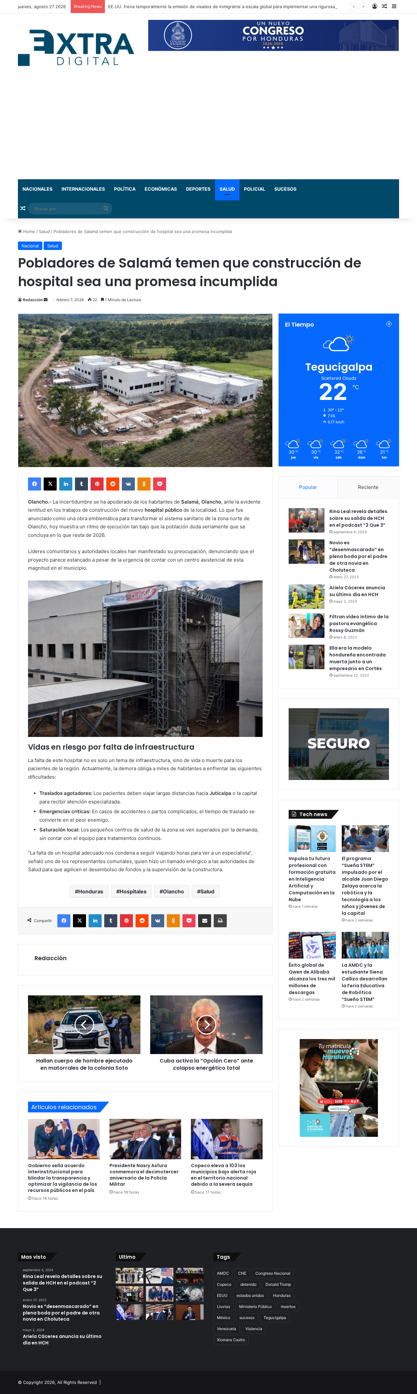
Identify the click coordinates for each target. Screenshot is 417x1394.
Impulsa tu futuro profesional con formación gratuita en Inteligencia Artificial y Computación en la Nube (312, 879)
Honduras (90, 891)
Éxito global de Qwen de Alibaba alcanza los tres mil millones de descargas (312, 979)
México (223, 1317)
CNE (242, 1273)
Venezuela (226, 1328)
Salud (227, 189)
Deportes (198, 189)
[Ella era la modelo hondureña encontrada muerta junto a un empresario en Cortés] (306, 657)
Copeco (224, 1284)
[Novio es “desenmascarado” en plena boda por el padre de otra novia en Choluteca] (306, 551)
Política (125, 189)
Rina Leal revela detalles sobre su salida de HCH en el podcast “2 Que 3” (358, 518)
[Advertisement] (208, 130)
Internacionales (83, 189)
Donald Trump (278, 1284)
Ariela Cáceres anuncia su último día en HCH (357, 591)
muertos (288, 1306)
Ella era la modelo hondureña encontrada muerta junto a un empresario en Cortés (357, 658)
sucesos (246, 1317)
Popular (308, 487)
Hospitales (133, 891)
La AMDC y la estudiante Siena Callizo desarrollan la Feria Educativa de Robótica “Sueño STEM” (364, 982)
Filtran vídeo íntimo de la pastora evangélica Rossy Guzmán (359, 623)
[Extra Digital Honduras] (78, 47)
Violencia (253, 1328)
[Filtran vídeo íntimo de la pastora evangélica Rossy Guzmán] (306, 625)
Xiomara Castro (231, 1339)
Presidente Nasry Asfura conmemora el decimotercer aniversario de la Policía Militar (144, 1174)
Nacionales (37, 189)
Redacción (33, 299)
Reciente (368, 487)
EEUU (222, 1295)
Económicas (161, 189)
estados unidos (250, 1295)
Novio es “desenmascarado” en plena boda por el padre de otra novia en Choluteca (358, 556)
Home (28, 231)
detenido (248, 1284)
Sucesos (285, 189)
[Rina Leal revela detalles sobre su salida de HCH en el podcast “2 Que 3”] (306, 520)
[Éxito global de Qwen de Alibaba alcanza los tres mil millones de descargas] (312, 945)
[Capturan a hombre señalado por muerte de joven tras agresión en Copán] (129, 1276)
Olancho (173, 891)
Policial (254, 189)
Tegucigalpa (275, 1317)
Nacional (30, 245)
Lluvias (223, 1306)
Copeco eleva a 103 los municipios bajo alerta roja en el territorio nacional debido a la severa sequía (223, 1174)
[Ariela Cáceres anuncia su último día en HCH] (306, 596)
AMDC (223, 1273)
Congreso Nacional (272, 1273)
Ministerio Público (255, 1306)
